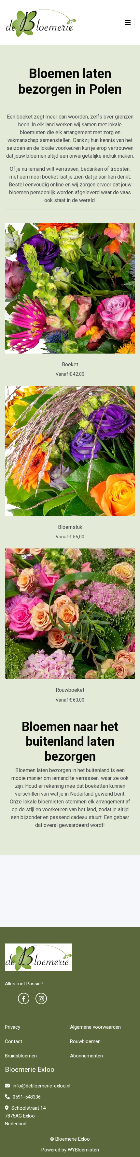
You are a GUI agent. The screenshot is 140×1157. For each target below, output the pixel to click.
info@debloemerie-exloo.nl (40, 1086)
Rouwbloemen (85, 1041)
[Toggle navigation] (128, 22)
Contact (13, 1041)
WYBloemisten (83, 1150)
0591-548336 (26, 1097)
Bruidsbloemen (21, 1056)
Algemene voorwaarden (95, 1027)
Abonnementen (86, 1056)
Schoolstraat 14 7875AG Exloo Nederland (25, 1116)
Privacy (12, 1027)
